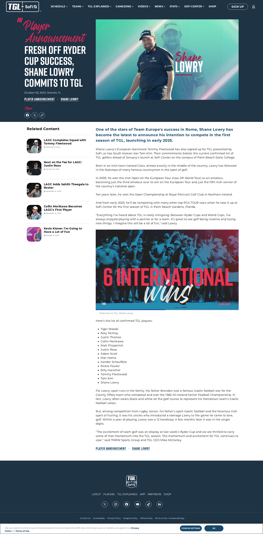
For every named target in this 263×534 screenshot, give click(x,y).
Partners (154, 494)
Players (109, 494)
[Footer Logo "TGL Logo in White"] (131, 481)
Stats (174, 6)
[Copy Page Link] (42, 115)
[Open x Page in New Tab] (105, 504)
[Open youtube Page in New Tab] (138, 504)
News (159, 6)
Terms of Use (161, 518)
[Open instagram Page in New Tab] (116, 504)
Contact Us (85, 518)
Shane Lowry (69, 99)
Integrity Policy (130, 518)
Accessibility (99, 518)
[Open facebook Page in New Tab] (127, 504)
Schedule (58, 6)
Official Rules (146, 518)
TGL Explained (98, 6)
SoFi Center (193, 6)
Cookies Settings (176, 518)
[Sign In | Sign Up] (253, 7)
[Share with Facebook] (27, 115)
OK (213, 528)
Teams (76, 6)
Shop (212, 6)
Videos (143, 6)
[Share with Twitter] (35, 115)
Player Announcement (39, 99)
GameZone (123, 6)
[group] (237, 7)
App (142, 494)
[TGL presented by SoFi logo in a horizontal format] (23, 6)
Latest (96, 494)
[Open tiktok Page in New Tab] (149, 504)
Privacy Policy (114, 518)
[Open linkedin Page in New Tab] (159, 504)
